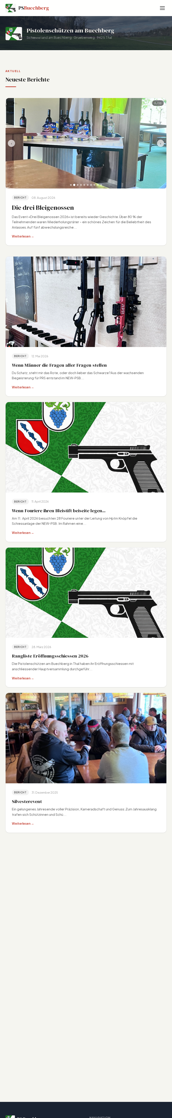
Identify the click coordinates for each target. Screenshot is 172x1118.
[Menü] (162, 8)
